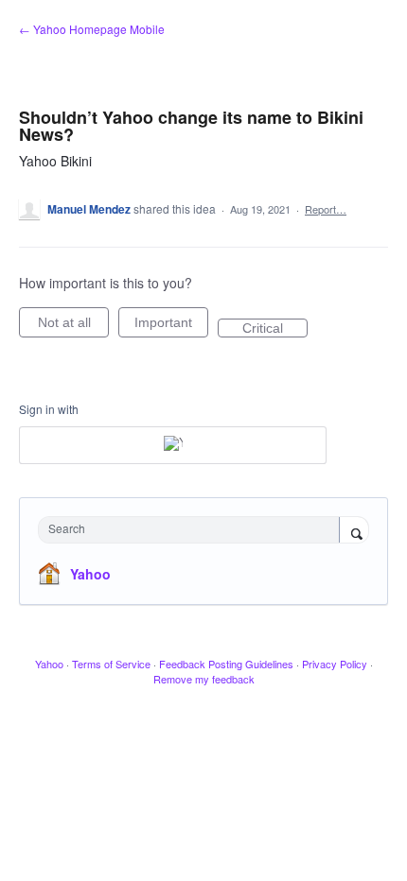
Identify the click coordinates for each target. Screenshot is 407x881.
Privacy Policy (334, 663)
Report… (325, 208)
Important (171, 326)
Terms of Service (111, 663)
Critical (275, 328)
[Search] (354, 531)
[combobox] (193, 530)
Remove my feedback (204, 678)
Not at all (73, 326)
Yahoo (90, 573)
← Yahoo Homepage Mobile (92, 29)
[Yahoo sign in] (173, 445)
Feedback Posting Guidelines (226, 663)
